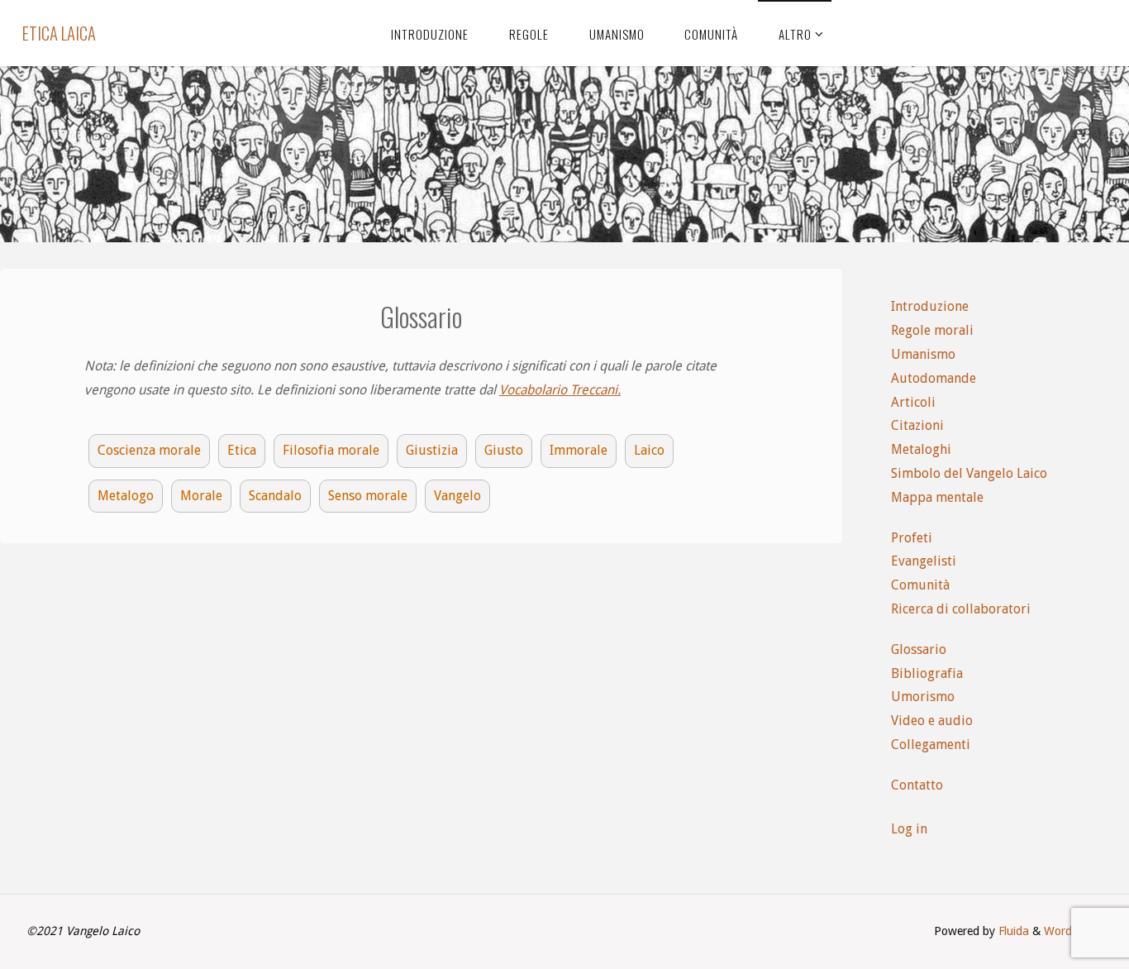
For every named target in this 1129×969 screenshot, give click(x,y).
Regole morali (932, 330)
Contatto (917, 785)
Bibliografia (927, 673)
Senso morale (367, 496)
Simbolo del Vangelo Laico (969, 473)
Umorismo (923, 696)
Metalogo (126, 496)
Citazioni (917, 425)
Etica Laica (59, 32)
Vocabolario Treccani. (560, 390)
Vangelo (457, 496)
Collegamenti (930, 744)
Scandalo (275, 496)
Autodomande (933, 378)
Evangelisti (923, 561)
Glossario (918, 649)
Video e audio (932, 720)
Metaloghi (921, 449)
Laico (649, 450)
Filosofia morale (331, 450)
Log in (909, 829)
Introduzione (930, 306)
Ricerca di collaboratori (961, 609)
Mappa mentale (937, 497)
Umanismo (923, 354)
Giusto (503, 450)
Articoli (913, 402)
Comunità (920, 585)
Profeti (911, 538)
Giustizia (432, 450)
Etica (241, 450)
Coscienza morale (149, 450)
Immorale (578, 450)
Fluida (1012, 931)
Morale (201, 496)
